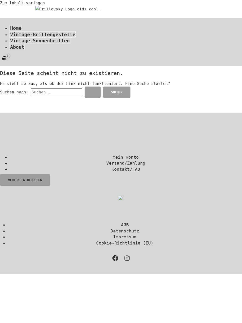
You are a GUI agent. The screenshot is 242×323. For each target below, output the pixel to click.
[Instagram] (127, 260)
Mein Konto (126, 157)
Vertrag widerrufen (25, 180)
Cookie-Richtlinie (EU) (124, 242)
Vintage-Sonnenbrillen (40, 41)
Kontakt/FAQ (126, 169)
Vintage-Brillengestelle (42, 34)
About (17, 47)
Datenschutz (125, 230)
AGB (125, 224)
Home (16, 28)
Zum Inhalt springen (22, 3)
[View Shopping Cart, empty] (4, 58)
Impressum (125, 236)
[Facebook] (115, 260)
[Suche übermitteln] (93, 92)
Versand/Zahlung (125, 163)
